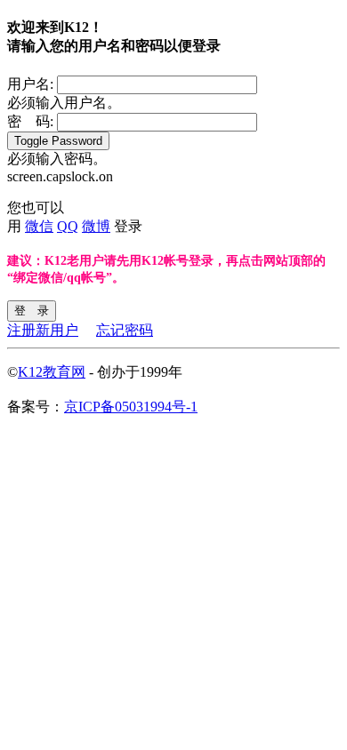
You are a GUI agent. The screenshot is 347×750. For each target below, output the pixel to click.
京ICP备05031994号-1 (131, 406)
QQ (67, 226)
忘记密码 (124, 330)
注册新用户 (42, 330)
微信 (39, 226)
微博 (96, 226)
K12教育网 (51, 371)
